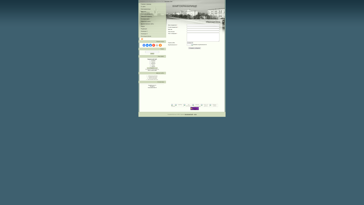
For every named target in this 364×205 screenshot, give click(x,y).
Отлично (153, 60)
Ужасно (153, 66)
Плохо (153, 65)
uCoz (195, 114)
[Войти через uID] (144, 45)
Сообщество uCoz (152, 77)
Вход (171, 1)
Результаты (148, 69)
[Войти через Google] (156, 45)
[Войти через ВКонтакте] (147, 45)
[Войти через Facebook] (150, 45)
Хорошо (153, 62)
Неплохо (153, 63)
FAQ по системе (153, 78)
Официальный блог (153, 75)
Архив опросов (155, 69)
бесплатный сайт (189, 114)
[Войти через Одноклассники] (160, 45)
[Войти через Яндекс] (153, 45)
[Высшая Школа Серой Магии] (194, 109)
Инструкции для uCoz (153, 79)
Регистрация (167, 1)
